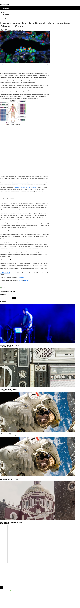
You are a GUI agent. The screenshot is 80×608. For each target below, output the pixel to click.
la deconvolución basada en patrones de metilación (25, 187)
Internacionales (3, 18)
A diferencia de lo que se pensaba (41, 250)
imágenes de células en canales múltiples (20, 182)
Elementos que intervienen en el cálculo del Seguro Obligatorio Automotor (18, 582)
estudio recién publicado (11, 90)
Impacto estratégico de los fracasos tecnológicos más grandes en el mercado (10, 390)
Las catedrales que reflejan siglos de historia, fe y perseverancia (11, 523)
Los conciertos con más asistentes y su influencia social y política (9, 346)
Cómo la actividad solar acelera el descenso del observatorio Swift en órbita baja (10, 478)
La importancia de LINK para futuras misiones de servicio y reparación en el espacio (11, 434)
